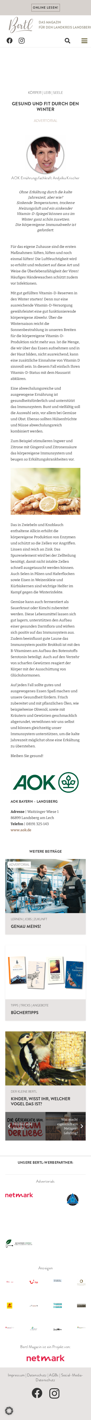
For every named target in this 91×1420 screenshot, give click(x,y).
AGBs (53, 1375)
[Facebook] (10, 41)
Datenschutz (37, 1375)
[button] (67, 40)
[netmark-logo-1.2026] (45, 1358)
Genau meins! (26, 926)
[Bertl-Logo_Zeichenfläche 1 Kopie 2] (21, 25)
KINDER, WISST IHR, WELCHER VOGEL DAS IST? (40, 1101)
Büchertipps (24, 1012)
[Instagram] (22, 41)
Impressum (16, 1375)
